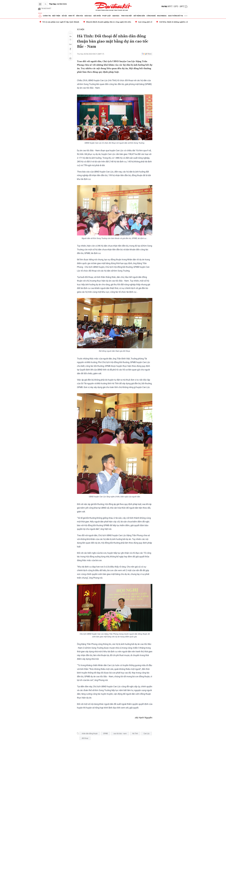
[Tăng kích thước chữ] (70, 39)
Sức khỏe (97, 16)
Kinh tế (71, 16)
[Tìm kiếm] (46, 4)
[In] (70, 58)
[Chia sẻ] (224, 886)
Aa (70, 36)
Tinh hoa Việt (126, 16)
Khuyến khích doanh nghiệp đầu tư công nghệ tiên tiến (64, 22)
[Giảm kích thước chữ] (70, 33)
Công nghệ (151, 16)
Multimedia (161, 16)
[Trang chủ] (40, 16)
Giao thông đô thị (175, 16)
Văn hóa (79, 16)
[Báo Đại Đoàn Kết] (113, 6)
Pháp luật (106, 16)
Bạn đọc (116, 16)
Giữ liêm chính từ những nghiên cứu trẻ (131, 22)
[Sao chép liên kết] (70, 53)
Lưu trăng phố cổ (101, 22)
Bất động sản (139, 16)
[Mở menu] (40, 4)
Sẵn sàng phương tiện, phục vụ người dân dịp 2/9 (175, 22)
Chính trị (47, 16)
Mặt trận (56, 16)
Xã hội (64, 16)
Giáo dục (88, 16)
